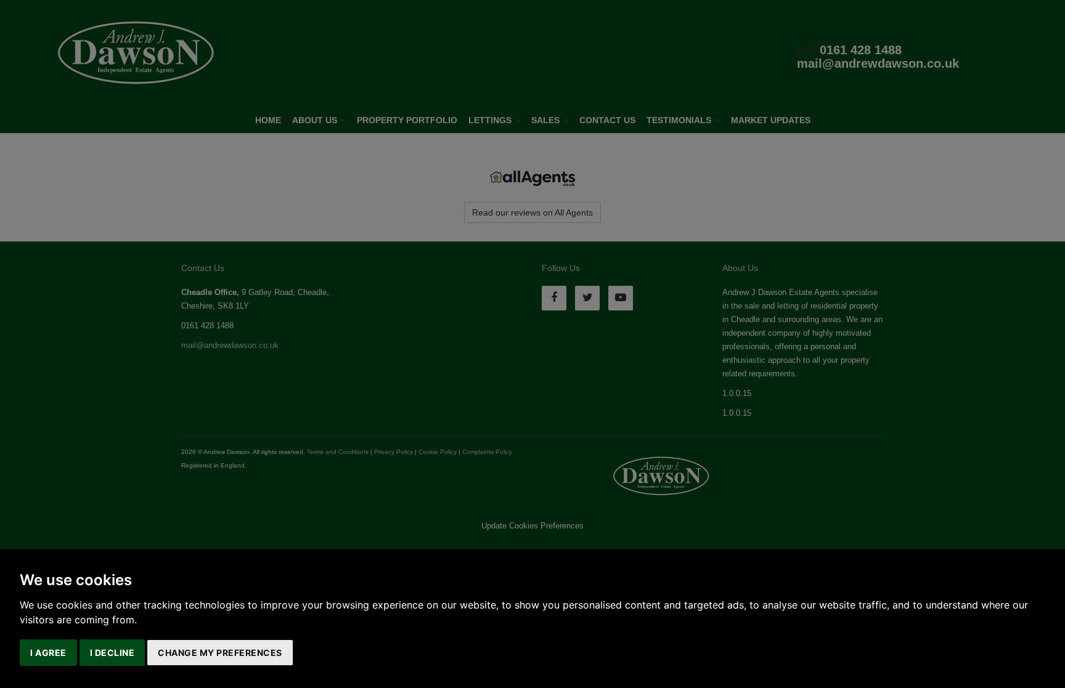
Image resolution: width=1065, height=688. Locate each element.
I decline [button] (112, 652)
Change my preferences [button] (220, 652)
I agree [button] (48, 652)
